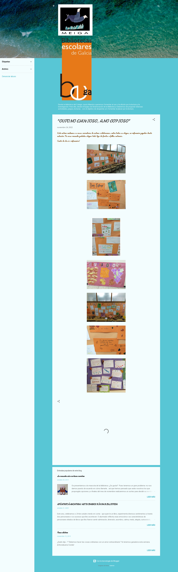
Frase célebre (62, 532)
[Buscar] (158, 6)
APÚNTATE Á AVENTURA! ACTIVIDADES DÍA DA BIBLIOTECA (87, 504)
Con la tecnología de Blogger (107, 561)
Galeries (112, 565)
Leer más (151, 497)
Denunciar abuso (9, 76)
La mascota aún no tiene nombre (70, 476)
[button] (153, 120)
